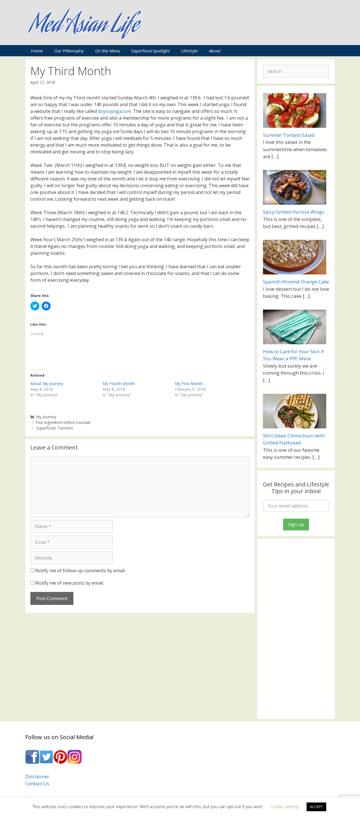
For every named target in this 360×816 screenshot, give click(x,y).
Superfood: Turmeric (54, 428)
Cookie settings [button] (285, 806)
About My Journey (46, 383)
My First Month (189, 383)
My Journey (46, 416)
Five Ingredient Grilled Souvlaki (63, 422)
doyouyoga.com (114, 111)
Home (37, 50)
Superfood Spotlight (150, 50)
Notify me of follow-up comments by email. (80, 570)
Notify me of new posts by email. (69, 583)
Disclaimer (37, 776)
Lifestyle (189, 50)
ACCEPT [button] (316, 806)
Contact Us (37, 783)
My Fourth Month (119, 383)
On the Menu (107, 50)
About (214, 50)
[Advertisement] (296, 628)
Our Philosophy (69, 50)
